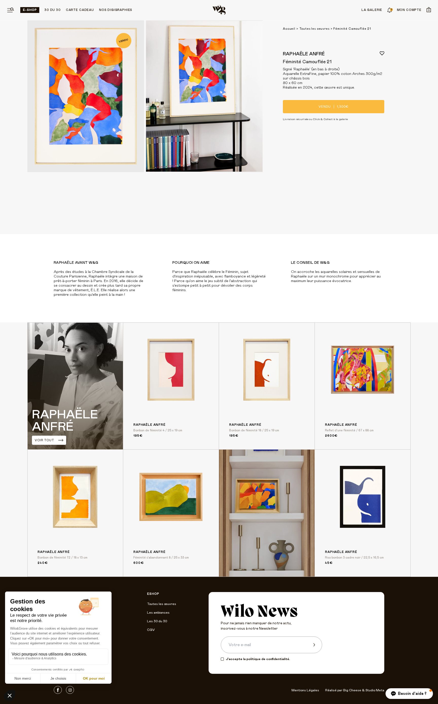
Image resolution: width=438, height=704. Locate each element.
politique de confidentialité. (268, 659)
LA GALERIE (371, 9)
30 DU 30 (52, 9)
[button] (409, 693)
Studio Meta (375, 690)
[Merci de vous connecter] (382, 53)
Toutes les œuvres (161, 604)
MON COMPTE (409, 9)
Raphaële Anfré (304, 54)
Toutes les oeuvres (314, 28)
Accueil (289, 28)
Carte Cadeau (80, 9)
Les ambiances (158, 612)
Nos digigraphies (115, 9)
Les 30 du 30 (157, 621)
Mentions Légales (305, 690)
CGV (151, 630)
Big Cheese (352, 690)
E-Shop (30, 9)
